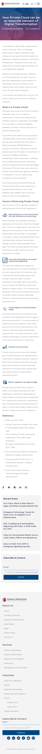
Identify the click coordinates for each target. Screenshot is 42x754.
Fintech (7, 685)
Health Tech (12, 707)
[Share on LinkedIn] (20, 487)
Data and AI (9, 663)
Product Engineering (12, 650)
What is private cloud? (14, 420)
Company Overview (12, 615)
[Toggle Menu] (38, 4)
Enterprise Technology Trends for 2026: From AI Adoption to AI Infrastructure (18, 514)
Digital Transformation (13, 655)
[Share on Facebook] (3, 487)
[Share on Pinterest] (15, 487)
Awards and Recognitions (14, 620)
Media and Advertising (13, 689)
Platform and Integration (14, 659)
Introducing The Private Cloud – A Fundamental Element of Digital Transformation (19, 462)
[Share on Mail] (26, 487)
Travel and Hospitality (12, 681)
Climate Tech (12, 702)
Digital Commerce (11, 711)
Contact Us (8, 637)
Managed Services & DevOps (15, 668)
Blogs (6, 628)
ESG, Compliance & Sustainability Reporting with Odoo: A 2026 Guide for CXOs (19, 526)
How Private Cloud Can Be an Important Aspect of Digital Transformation (17, 473)
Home (6, 611)
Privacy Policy (9, 633)
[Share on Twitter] (9, 487)
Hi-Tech (7, 698)
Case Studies (9, 624)
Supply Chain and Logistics (14, 694)
